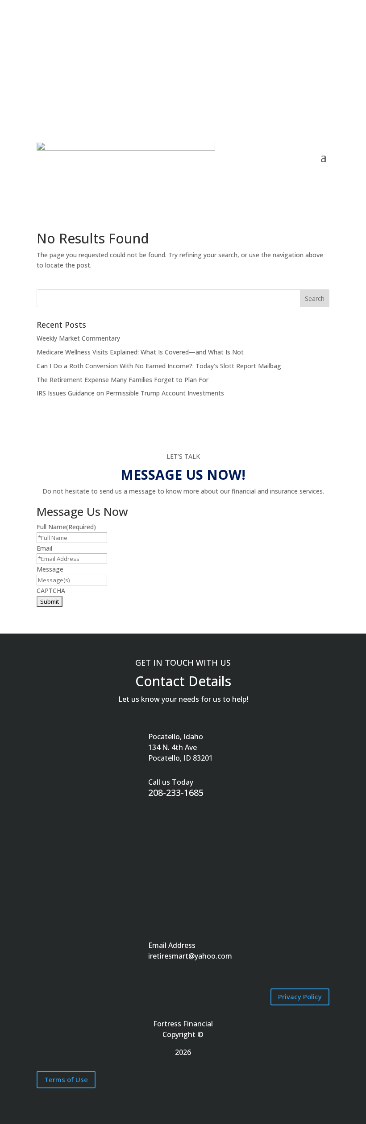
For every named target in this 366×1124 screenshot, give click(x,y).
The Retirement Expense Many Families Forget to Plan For (122, 379)
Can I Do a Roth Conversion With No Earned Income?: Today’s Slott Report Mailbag (159, 366)
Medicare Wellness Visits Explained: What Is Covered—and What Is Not (140, 352)
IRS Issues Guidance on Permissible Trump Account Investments (130, 393)
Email (44, 548)
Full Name (66, 527)
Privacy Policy (300, 996)
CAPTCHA (51, 590)
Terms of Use (66, 1079)
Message (50, 569)
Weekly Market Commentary (78, 338)
